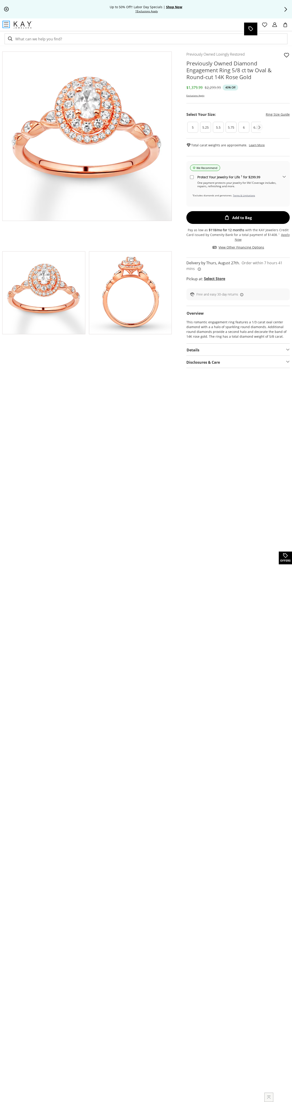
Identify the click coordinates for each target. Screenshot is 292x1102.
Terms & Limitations (244, 195)
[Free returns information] (241, 294)
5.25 (205, 127)
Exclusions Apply (195, 95)
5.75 (231, 127)
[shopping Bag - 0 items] (287, 27)
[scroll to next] (259, 127)
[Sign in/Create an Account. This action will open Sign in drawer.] (274, 25)
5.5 (218, 127)
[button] (285, 9)
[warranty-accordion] (284, 177)
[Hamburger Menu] (6, 24)
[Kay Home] (23, 25)
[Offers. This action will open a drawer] (250, 29)
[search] (10, 39)
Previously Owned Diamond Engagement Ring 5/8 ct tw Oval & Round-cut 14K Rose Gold (229, 70)
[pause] (6, 9)
